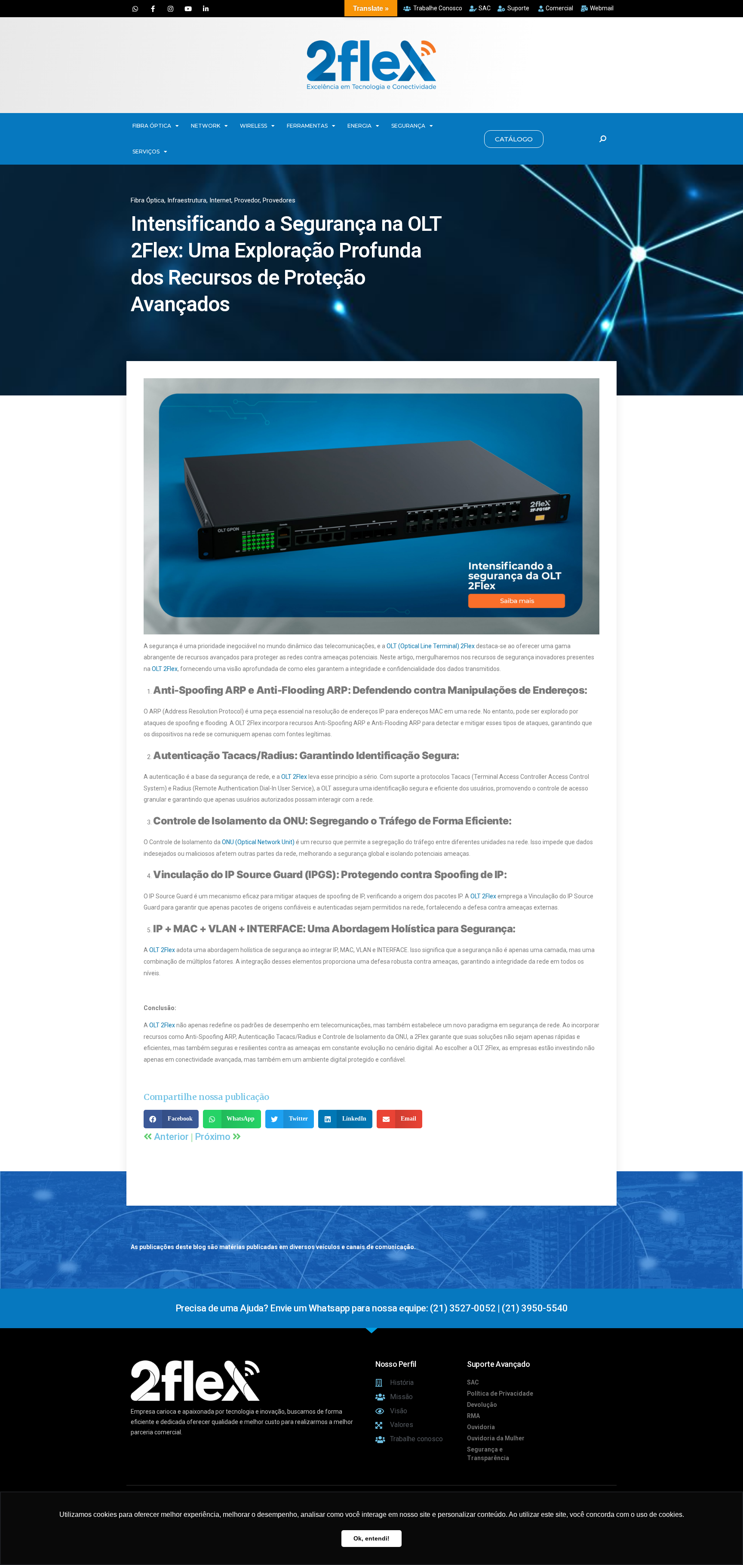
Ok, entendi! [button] (371, 1538)
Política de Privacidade (500, 1393)
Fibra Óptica (147, 200)
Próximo (214, 1136)
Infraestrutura (186, 200)
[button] (513, 139)
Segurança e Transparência (488, 1453)
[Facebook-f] (152, 8)
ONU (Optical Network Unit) (258, 842)
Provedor (247, 200)
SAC (473, 1382)
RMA (473, 1415)
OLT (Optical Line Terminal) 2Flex (431, 646)
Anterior (172, 1136)
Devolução (482, 1404)
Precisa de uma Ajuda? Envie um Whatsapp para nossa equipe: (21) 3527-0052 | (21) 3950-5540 (371, 1308)
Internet (220, 200)
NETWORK (205, 126)
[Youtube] (187, 8)
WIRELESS (253, 126)
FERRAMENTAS (307, 126)
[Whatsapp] (135, 8)
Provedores (279, 200)
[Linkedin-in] (205, 8)
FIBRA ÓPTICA (151, 126)
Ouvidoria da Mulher (496, 1438)
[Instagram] (170, 8)
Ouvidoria (481, 1427)
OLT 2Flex (165, 668)
